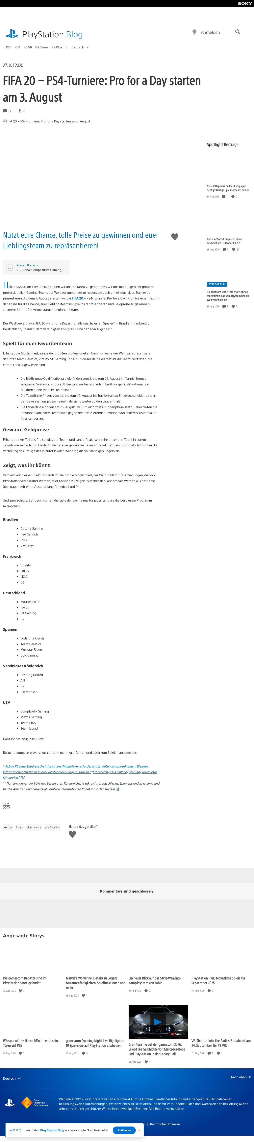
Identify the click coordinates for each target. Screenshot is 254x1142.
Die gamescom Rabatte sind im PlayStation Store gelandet (24, 980)
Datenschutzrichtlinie (129, 1124)
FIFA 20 (8, 827)
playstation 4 (34, 827)
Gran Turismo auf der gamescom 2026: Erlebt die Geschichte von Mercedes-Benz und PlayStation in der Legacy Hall (157, 1049)
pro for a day (52, 827)
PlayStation (52, 33)
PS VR (28, 47)
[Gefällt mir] (233, 196)
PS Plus (56, 47)
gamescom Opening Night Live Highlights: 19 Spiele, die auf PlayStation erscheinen (95, 1043)
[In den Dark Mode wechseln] (194, 32)
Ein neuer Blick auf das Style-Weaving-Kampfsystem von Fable (155, 980)
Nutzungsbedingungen (91, 1124)
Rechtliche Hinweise (165, 1124)
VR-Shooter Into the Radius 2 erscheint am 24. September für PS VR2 (221, 1043)
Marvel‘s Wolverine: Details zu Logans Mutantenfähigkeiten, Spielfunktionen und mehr (95, 983)
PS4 (17, 47)
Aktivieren (124, 1130)
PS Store (41, 47)
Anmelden (210, 32)
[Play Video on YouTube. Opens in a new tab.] (177, 1034)
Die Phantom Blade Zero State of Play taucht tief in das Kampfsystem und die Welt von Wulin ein (228, 295)
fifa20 (19, 827)
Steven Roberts (27, 265)
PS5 (9, 47)
